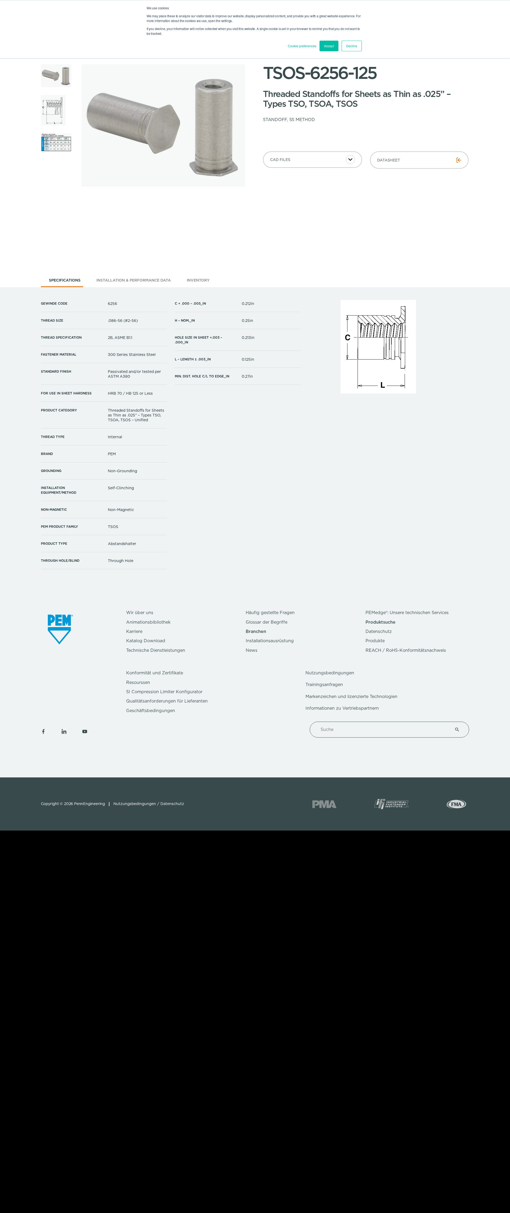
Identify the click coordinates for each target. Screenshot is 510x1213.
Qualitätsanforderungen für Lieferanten (167, 701)
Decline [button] (351, 46)
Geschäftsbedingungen (150, 710)
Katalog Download (145, 640)
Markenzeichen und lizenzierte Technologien (351, 696)
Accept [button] (329, 46)
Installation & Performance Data (133, 280)
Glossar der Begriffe (266, 622)
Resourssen (138, 682)
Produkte (375, 640)
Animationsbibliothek (148, 622)
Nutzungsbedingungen (329, 672)
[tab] (64, 281)
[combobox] (383, 729)
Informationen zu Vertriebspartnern (342, 708)
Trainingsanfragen (324, 684)
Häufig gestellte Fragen (270, 612)
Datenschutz (379, 631)
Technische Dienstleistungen (155, 650)
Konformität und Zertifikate (154, 672)
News (251, 650)
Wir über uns (139, 612)
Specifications (64, 280)
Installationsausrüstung (270, 640)
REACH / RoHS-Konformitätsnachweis (406, 650)
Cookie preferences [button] (302, 46)
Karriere (134, 631)
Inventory (198, 280)
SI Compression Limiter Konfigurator (164, 691)
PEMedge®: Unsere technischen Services (407, 612)
